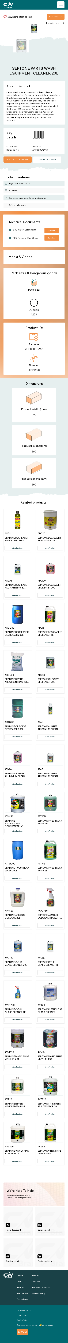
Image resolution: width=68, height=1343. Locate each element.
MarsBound (48, 1325)
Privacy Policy (22, 1315)
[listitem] (18, 1221)
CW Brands (26, 1325)
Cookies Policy (22, 1320)
